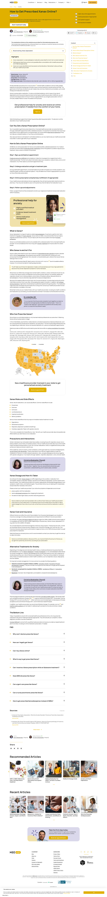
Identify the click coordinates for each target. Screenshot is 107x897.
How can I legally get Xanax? (23, 642)
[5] (60, 604)
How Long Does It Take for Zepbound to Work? (17, 815)
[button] (37, 51)
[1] (36, 85)
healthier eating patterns (16, 606)
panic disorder (27, 236)
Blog (46, 2)
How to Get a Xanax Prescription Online (83, 50)
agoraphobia (21, 255)
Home (11, 6)
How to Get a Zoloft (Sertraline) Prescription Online (52, 780)
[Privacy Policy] (63, 893)
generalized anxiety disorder (46, 253)
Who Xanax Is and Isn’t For (80, 55)
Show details (5, 895)
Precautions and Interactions (81, 63)
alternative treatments (54, 132)
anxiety (19, 236)
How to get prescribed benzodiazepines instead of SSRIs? (33, 701)
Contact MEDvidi (14, 622)
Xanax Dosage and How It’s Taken (82, 65)
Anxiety (20, 6)
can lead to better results (48, 596)
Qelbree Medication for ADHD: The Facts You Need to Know (70, 780)
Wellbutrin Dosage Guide (88, 779)
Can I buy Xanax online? (21, 651)
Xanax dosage (26, 479)
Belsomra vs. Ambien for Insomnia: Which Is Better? (52, 815)
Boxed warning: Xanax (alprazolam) (23, 51)
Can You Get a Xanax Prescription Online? (82, 47)
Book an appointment (28, 223)
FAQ (74, 76)
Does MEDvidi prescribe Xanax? (24, 676)
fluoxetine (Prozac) (54, 564)
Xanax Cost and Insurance (80, 68)
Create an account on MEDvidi (18, 158)
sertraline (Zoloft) (44, 564)
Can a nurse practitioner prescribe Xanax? (28, 693)
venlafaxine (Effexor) (48, 569)
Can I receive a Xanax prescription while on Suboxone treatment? (36, 667)
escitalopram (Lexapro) (18, 565)
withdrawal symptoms (21, 493)
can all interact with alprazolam (18, 451)
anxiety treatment (43, 243)
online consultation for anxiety (56, 328)
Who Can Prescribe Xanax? (80, 58)
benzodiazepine (40, 234)
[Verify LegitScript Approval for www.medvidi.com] (82, 865)
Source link (15, 718)
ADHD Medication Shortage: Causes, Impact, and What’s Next (36, 815)
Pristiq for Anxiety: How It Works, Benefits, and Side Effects (17, 780)
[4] (29, 599)
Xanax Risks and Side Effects (80, 60)
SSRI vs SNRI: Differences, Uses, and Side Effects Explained (35, 780)
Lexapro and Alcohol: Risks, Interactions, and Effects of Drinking (71, 815)
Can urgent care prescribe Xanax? (25, 684)
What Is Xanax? (77, 53)
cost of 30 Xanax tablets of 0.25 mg (28, 519)
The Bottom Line (77, 73)
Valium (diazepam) (29, 551)
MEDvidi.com (35, 875)
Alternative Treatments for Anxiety (82, 71)
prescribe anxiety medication (32, 148)
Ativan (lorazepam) (40, 551)
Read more (33, 45)
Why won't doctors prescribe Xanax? (26, 634)
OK (94, 892)
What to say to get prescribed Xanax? (26, 659)
